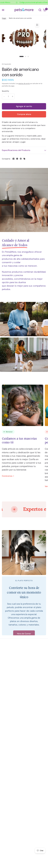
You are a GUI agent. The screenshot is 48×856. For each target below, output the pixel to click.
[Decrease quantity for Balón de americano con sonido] (4, 96)
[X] (17, 158)
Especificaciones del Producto (16, 150)
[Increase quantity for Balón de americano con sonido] (12, 96)
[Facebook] (13, 158)
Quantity (5, 91)
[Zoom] (37, 25)
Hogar (4, 18)
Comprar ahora (24, 114)
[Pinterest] (20, 158)
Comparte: (6, 159)
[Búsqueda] (40, 10)
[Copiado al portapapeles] (24, 158)
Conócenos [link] (7, 476)
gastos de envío (24, 83)
